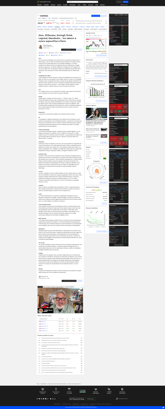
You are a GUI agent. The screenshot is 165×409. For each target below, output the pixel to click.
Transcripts (64, 29)
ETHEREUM (113, 216)
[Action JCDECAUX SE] (70, 52)
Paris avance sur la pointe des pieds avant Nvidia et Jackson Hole (53, 348)
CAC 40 (112, 25)
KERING (42, 321)
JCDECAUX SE (43, 326)
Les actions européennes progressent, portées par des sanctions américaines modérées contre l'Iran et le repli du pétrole (59, 345)
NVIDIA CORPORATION (115, 67)
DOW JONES (113, 34)
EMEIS (112, 101)
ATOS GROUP (43, 330)
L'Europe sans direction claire (46, 356)
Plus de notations (103, 182)
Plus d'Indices (118, 44)
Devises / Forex (113, 150)
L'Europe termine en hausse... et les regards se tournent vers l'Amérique (88, 23)
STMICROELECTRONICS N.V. (116, 68)
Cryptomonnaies (113, 205)
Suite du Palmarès (119, 114)
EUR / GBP (112, 161)
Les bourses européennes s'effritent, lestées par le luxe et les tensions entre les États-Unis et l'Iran (58, 367)
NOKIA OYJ (113, 70)
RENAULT (112, 89)
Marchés (40, 4)
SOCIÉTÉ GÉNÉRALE (115, 99)
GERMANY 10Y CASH (115, 239)
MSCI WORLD (113, 41)
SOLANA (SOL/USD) (114, 218)
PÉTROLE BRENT (113, 196)
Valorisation (75, 26)
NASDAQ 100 (113, 35)
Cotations (44, 26)
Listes (79, 4)
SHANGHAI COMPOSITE (115, 37)
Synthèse (39, 26)
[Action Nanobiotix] (49, 55)
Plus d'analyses (103, 142)
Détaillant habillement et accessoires (100, 73)
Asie (126, 14)
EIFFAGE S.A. (113, 79)
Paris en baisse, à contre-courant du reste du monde (50, 342)
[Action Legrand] (58, 52)
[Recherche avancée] (96, 2)
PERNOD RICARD (114, 128)
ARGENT (111, 198)
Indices (112, 14)
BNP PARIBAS (113, 78)
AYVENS (112, 130)
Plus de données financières (101, 100)
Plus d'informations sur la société (100, 76)
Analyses (53, 4)
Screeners (90, 4)
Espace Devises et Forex (118, 180)
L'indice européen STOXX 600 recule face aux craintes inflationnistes (53, 350)
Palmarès (102, 4)
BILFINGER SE (113, 126)
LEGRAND (43, 323)
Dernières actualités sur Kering (45, 335)
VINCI (112, 75)
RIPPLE (112, 221)
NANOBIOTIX (43, 328)
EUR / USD (112, 160)
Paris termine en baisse (45, 363)
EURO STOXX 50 (114, 31)
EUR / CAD (112, 170)
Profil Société (89, 59)
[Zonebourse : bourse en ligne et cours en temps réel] (44, 2)
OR (110, 193)
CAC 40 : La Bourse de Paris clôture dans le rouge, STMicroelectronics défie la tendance (56, 372)
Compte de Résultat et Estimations (94, 80)
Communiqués (70, 29)
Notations (88, 147)
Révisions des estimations (101, 231)
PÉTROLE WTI (112, 195)
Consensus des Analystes (92, 187)
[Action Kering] (47, 52)
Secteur (97, 26)
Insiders (59, 29)
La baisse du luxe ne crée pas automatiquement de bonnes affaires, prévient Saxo (55, 358)
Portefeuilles (72, 4)
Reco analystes (47, 29)
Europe (116, 14)
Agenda (59, 4)
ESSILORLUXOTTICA (114, 72)
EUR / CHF (112, 163)
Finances (68, 26)
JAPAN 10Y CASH (114, 241)
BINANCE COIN (113, 219)
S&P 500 (112, 32)
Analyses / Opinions (91, 105)
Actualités (46, 4)
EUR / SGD (112, 176)
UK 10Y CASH (113, 242)
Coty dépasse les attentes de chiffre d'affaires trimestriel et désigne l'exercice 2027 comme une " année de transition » (60, 354)
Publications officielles (78, 29)
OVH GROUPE (113, 88)
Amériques (121, 14)
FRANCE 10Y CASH (114, 236)
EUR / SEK (112, 166)
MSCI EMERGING (114, 40)
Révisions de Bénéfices (92, 208)
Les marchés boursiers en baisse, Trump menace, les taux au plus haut (53, 365)
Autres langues (86, 29)
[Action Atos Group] (61, 55)
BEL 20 (112, 26)
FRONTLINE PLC (114, 123)
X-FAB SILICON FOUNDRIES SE (116, 91)
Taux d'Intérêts (112, 227)
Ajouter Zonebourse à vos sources (69, 49)
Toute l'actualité (40, 29)
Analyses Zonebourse (103, 29)
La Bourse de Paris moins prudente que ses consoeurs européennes (53, 370)
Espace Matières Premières (119, 201)
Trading (84, 4)
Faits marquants (54, 29)
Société (63, 26)
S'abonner (126, 1)
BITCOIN (112, 215)
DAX (111, 29)
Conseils (65, 4)
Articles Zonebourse (94, 29)
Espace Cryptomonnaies (118, 223)
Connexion (119, 1)
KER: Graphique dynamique (101, 55)
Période (95, 35)
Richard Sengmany (47, 45)
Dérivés (102, 26)
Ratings (88, 26)
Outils (96, 4)
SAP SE (112, 125)
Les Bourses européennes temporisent (48, 361)
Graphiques (50, 26)
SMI (111, 28)
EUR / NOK (112, 167)
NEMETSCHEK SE (114, 120)
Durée (87, 35)
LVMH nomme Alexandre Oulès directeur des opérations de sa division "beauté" (89, 20)
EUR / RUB (112, 164)
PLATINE (111, 199)
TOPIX (112, 38)
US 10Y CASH (113, 238)
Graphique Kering (90, 33)
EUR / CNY (112, 173)
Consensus (82, 26)
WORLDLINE (113, 94)
